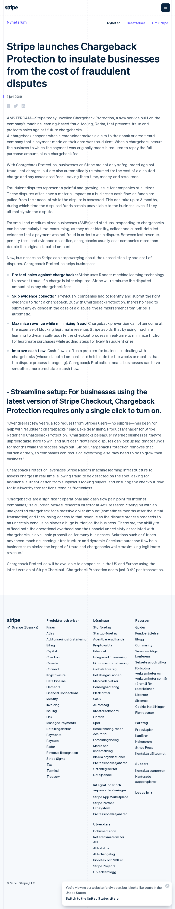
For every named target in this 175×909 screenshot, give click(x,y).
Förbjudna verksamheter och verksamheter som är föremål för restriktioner (151, 678)
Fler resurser (144, 712)
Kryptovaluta (56, 675)
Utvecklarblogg (104, 872)
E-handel (99, 651)
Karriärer (141, 735)
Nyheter (113, 23)
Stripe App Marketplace (110, 797)
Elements (54, 687)
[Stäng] (167, 887)
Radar (51, 746)
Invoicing (53, 705)
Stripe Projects (104, 866)
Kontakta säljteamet (150, 753)
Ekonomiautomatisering (110, 663)
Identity (52, 699)
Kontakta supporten (150, 770)
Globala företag (105, 669)
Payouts (53, 740)
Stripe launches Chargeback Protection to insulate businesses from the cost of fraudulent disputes (83, 64)
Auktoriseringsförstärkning (66, 639)
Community (143, 645)
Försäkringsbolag (106, 740)
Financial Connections (63, 693)
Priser (51, 627)
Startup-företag (105, 633)
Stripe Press (144, 747)
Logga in (142, 792)
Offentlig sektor (105, 769)
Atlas (50, 633)
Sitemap (141, 700)
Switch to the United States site (90, 898)
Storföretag (102, 627)
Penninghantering (106, 687)
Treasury (53, 776)
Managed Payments (61, 723)
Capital (52, 651)
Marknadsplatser (105, 681)
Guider (140, 627)
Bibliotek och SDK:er (108, 860)
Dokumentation (104, 831)
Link (49, 717)
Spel (96, 723)
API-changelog (104, 854)
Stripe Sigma (56, 758)
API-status (101, 848)
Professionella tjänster (110, 763)
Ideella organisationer (109, 757)
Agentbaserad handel (109, 639)
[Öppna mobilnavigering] (165, 7)
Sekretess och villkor (150, 662)
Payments (54, 735)
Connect (53, 669)
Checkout (54, 657)
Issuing (52, 711)
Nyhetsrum (17, 22)
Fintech (98, 717)
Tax (49, 764)
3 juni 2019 (14, 96)
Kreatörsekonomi (106, 711)
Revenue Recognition (62, 752)
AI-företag (101, 705)
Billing (51, 645)
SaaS (97, 699)
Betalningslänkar (59, 729)
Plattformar (101, 693)
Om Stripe (160, 23)
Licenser (141, 694)
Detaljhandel (102, 775)
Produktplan (144, 729)
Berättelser (136, 23)
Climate (52, 663)
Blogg (139, 639)
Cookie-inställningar (150, 706)
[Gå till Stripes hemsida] (12, 620)
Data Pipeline (56, 681)
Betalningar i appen (107, 675)
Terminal (53, 770)
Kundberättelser (147, 633)
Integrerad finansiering (110, 657)
